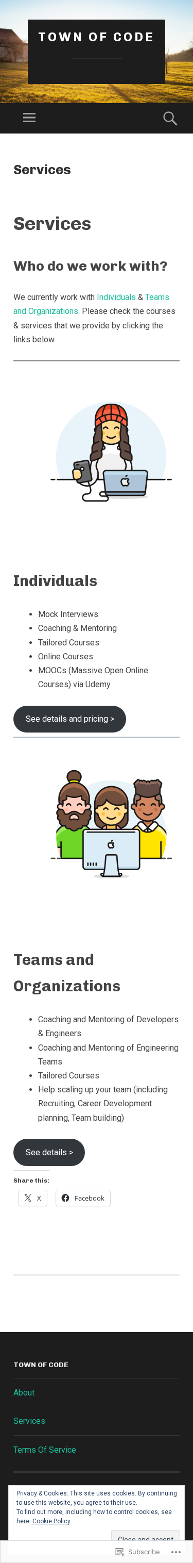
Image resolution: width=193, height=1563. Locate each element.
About (23, 1393)
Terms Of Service (44, 1450)
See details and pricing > (70, 719)
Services (29, 1421)
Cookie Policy (51, 1521)
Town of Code (96, 36)
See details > (49, 1152)
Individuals (116, 297)
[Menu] (29, 118)
